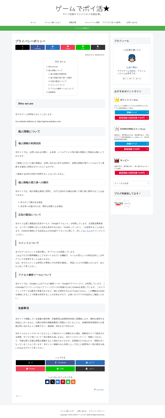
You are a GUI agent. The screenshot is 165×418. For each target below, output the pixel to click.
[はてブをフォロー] (57, 382)
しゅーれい (132, 67)
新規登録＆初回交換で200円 (132, 173)
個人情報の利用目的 (58, 74)
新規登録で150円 (132, 149)
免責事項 (51, 92)
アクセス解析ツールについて (62, 89)
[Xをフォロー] (52, 382)
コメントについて (57, 85)
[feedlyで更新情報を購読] (68, 382)
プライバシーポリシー (96, 411)
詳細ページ (132, 112)
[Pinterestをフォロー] (63, 382)
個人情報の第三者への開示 (61, 78)
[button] (98, 47)
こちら (88, 231)
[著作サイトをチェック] (47, 382)
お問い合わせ (81, 411)
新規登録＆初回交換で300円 (132, 118)
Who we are (53, 67)
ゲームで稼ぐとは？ (67, 411)
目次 (57, 61)
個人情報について (55, 70)
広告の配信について (58, 81)
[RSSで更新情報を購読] (73, 382)
